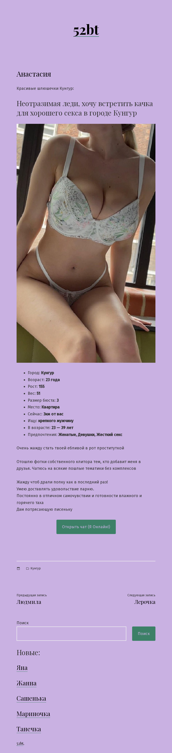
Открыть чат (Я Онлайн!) (86, 526)
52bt (86, 29)
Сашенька (31, 698)
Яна (22, 667)
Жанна (27, 683)
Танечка (29, 729)
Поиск (23, 622)
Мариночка (33, 713)
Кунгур (35, 568)
